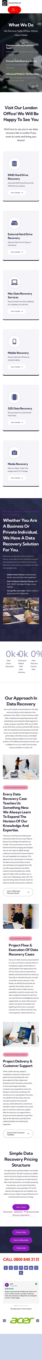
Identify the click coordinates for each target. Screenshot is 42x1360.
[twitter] (11, 1268)
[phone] (21, 1273)
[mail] (36, 1268)
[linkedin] (31, 1268)
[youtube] (26, 1268)
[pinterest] (21, 1268)
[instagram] (16, 1268)
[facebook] (6, 1268)
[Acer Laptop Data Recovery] (21, 1320)
